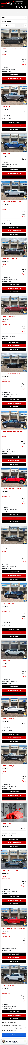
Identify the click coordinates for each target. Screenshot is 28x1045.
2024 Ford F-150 (6, 661)
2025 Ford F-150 (6, 106)
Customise (14, 1038)
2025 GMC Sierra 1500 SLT (9, 259)
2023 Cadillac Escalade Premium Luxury (13, 49)
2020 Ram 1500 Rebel (8, 718)
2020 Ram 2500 (6, 823)
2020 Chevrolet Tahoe (8, 603)
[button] (25, 7)
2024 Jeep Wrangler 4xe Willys (10, 871)
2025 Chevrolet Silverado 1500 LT (11, 374)
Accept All (14, 1034)
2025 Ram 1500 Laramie (9, 316)
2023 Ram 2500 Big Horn (9, 766)
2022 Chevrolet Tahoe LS (9, 985)
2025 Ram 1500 (6, 546)
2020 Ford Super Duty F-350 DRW (11, 488)
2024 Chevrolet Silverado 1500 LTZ (12, 431)
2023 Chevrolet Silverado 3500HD (11, 201)
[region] (14, 1032)
